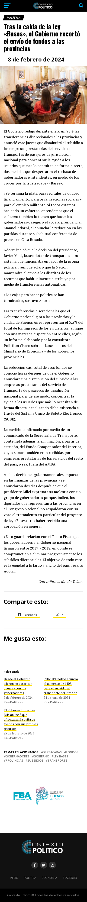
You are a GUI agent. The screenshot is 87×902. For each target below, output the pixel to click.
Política (30, 878)
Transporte (57, 760)
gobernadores (17, 756)
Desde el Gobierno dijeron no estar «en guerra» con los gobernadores (18, 686)
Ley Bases (60, 756)
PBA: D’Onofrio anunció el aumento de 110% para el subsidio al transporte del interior (61, 686)
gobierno (41, 756)
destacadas (52, 752)
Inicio (14, 878)
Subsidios (35, 760)
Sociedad (70, 878)
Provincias (14, 760)
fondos (72, 752)
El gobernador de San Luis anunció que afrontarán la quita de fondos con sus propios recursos (21, 719)
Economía (49, 878)
